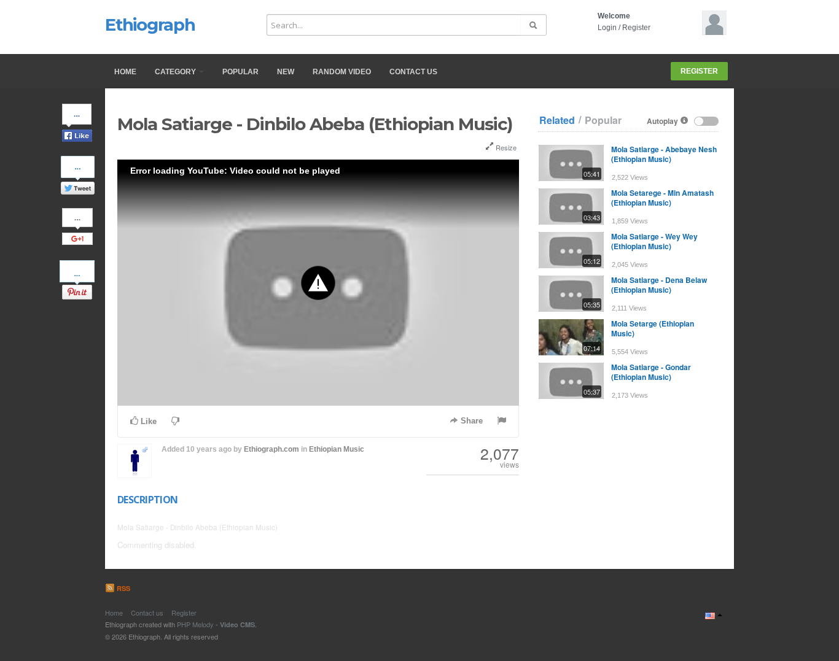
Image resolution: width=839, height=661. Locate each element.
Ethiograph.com (271, 449)
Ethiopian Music (336, 449)
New (285, 72)
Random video (342, 72)
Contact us (413, 72)
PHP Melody (195, 624)
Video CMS (237, 624)
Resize (505, 147)
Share (470, 420)
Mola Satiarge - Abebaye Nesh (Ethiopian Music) (664, 154)
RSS (122, 588)
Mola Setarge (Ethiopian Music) (652, 328)
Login (607, 27)
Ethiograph (150, 24)
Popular (240, 72)
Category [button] (176, 72)
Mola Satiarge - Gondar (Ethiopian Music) (651, 371)
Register (636, 27)
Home (125, 72)
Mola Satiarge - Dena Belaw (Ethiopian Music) (659, 284)
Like (147, 421)
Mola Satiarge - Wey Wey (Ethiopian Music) (654, 241)
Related (557, 120)
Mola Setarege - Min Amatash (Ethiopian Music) (662, 197)
